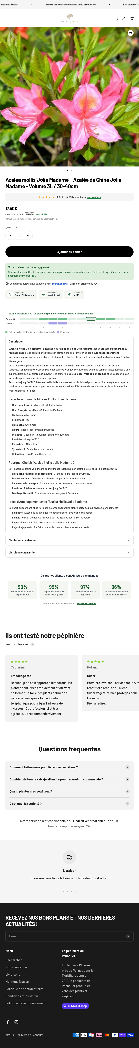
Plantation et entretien (22, 540)
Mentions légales (17, 981)
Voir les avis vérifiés (86, 603)
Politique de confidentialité (24, 989)
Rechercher (13, 960)
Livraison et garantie (22, 552)
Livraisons (12, 974)
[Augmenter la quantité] (28, 235)
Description (16, 341)
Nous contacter (16, 967)
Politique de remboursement (25, 1003)
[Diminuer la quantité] (10, 235)
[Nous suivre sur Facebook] (7, 1022)
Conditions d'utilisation (21, 996)
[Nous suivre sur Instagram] (16, 1022)
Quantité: (11, 227)
